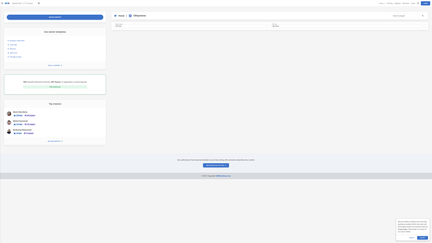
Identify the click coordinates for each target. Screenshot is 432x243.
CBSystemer (139, 15)
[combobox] (191, 26)
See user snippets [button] (54, 141)
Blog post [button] (13, 49)
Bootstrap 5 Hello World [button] (17, 41)
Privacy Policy (402, 229)
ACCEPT (422, 237)
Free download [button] (55, 87)
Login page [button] (13, 45)
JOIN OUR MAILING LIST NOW (215, 165)
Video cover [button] (13, 53)
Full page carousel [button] (15, 57)
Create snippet (55, 17)
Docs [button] (381, 3)
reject (412, 237)
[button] (422, 16)
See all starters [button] (54, 65)
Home (121, 15)
